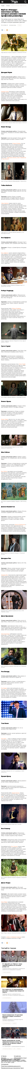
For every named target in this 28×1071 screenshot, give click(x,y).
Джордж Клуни (5, 91)
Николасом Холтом (12, 157)
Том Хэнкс (3, 738)
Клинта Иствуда (16, 143)
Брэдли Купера (15, 793)
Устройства (17, 1056)
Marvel (18, 1048)
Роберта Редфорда (16, 308)
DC (14, 1048)
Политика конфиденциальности (10, 1066)
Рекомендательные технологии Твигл (12, 1068)
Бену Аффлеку (4, 253)
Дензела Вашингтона (20, 524)
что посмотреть (6, 997)
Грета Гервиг (22, 364)
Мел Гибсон (4, 471)
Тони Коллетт (5, 159)
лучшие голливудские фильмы (13, 937)
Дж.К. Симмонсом (21, 157)
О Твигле (3, 1056)
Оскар (19, 25)
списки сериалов (6, 972)
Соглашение (4, 1064)
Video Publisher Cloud (20, 1058)
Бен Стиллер (14, 846)
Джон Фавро (4, 902)
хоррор (14, 1023)
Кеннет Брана (4, 419)
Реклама (3, 1058)
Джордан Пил (4, 575)
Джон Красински (5, 634)
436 (2, 796)
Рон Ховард (4, 688)
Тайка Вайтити (4, 203)
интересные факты (7, 1048)
